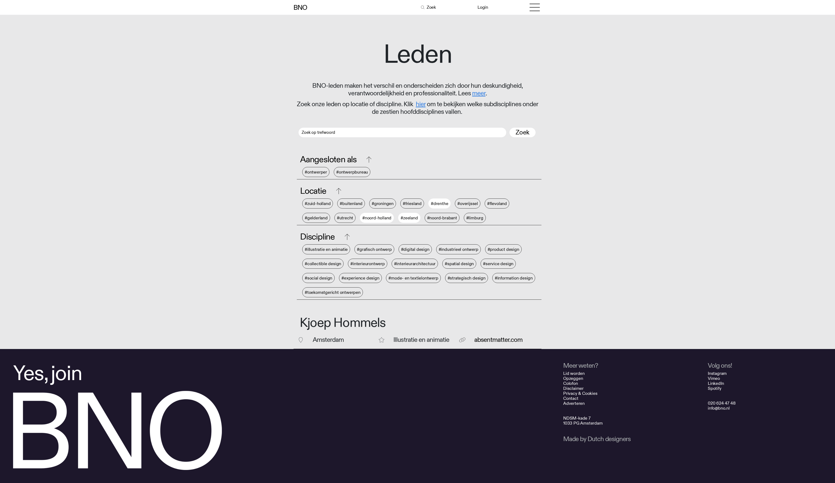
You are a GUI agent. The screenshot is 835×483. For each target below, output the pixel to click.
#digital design (415, 249)
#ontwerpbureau (352, 172)
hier (421, 104)
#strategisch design (467, 278)
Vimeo (714, 378)
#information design (514, 278)
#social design (318, 278)
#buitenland (351, 203)
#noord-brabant (442, 218)
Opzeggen (573, 378)
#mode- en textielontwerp (413, 278)
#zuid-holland (318, 203)
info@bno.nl (719, 408)
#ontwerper (316, 172)
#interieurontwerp (367, 263)
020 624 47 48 (721, 403)
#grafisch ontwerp (374, 249)
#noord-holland (376, 218)
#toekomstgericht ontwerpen (333, 292)
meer (478, 93)
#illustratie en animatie (326, 249)
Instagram (717, 373)
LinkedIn (716, 383)
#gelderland (316, 218)
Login (483, 7)
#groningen (383, 203)
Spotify (714, 388)
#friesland (412, 203)
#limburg (474, 218)
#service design (498, 263)
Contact (570, 398)
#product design (503, 249)
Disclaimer (573, 388)
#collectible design (323, 263)
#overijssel (467, 203)
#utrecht (345, 218)
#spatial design (459, 263)
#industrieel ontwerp (458, 249)
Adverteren (574, 403)
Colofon (570, 383)
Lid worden (574, 373)
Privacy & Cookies (580, 393)
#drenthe (439, 203)
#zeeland (409, 218)
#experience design (360, 278)
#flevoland (497, 203)
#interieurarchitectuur (415, 263)
